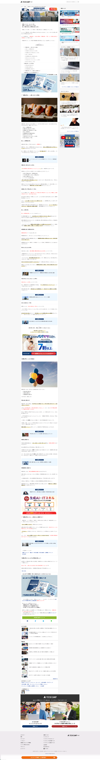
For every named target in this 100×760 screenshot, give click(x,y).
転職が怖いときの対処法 (29, 63)
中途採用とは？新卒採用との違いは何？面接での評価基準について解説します (41, 651)
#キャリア (27, 552)
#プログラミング (50, 682)
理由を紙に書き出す (29, 65)
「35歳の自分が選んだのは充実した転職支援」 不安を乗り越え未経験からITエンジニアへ (43, 629)
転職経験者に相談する (29, 68)
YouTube (46, 748)
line (51, 621)
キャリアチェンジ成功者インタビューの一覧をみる (70, 86)
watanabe (27, 690)
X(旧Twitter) (47, 746)
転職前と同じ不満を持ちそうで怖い (32, 52)
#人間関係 (46, 552)
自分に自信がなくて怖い (30, 61)
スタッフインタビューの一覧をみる (73, 131)
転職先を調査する (29, 67)
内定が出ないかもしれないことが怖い (32, 59)
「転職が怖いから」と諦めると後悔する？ (32, 70)
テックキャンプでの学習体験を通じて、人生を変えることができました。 (41, 636)
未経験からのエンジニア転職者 (26, 742)
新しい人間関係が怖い (29, 49)
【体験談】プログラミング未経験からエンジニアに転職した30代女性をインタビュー (43, 663)
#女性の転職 (43, 682)
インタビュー (23, 740)
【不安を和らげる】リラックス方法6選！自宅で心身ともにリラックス (40, 433)
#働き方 (31, 552)
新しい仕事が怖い (29, 54)
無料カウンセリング (52, 612)
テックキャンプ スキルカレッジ (49, 738)
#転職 (23, 552)
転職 (21, 736)
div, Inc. (47, 753)
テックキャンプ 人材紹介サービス (49, 742)
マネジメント (23, 746)
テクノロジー (23, 738)
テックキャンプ (46, 736)
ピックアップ (23, 748)
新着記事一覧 (55, 678)
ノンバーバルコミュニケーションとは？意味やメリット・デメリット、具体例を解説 (42, 160)
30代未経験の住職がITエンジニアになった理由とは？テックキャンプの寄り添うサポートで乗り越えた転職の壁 (43, 633)
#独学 (28, 684)
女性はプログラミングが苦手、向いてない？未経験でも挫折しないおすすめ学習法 (42, 671)
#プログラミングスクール (30, 682)
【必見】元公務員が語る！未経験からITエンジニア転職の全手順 (39, 667)
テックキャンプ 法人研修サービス (49, 740)
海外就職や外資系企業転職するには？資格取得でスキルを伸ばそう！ (40, 647)
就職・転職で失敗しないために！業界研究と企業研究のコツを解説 (40, 462)
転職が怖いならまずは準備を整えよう (31, 72)
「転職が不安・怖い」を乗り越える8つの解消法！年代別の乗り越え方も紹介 (42, 491)
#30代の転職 (41, 552)
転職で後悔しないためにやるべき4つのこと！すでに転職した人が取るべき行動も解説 (42, 544)
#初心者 (22, 682)
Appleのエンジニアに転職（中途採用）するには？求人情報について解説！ (41, 643)
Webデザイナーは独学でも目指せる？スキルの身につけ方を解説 (39, 675)
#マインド (51, 552)
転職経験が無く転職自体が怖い (31, 56)
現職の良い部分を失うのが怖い (31, 50)
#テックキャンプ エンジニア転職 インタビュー (39, 684)
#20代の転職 (35, 552)
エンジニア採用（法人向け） (25, 744)
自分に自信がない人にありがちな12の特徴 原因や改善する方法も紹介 (40, 321)
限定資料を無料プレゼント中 (39, 617)
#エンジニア (38, 682)
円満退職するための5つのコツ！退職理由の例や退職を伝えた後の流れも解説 (42, 272)
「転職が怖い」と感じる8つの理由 (31, 47)
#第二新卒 (24, 554)
